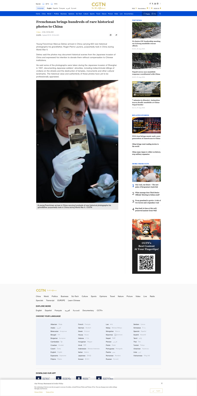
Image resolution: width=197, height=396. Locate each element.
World (49, 14)
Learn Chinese (74, 300)
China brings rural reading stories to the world (145, 145)
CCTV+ (100, 310)
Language (40, 8)
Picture (110, 14)
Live (121, 14)
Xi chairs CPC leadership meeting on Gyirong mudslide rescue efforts (146, 43)
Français (62, 8)
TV (155, 14)
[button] (134, 94)
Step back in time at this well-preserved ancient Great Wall (146, 209)
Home (38, 14)
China (44, 14)
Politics (56, 14)
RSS (133, 8)
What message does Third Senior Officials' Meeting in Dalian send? (147, 194)
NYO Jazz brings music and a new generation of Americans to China (146, 137)
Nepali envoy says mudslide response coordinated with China (146, 73)
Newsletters (142, 8)
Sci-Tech (79, 14)
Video (116, 14)
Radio (148, 14)
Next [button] (116, 145)
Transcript (50, 300)
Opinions (71, 14)
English (49, 8)
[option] (77, 145)
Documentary (128, 14)
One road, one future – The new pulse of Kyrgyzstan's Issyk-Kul (146, 186)
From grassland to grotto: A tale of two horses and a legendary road (148, 201)
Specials (39, 300)
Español (55, 8)
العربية (68, 8)
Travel (98, 14)
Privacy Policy (38, 392)
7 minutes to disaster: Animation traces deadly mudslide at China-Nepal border (146, 102)
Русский (73, 8)
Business (64, 14)
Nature (104, 14)
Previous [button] (38, 145)
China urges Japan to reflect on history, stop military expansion (146, 153)
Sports (92, 14)
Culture (85, 14)
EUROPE (61, 300)
